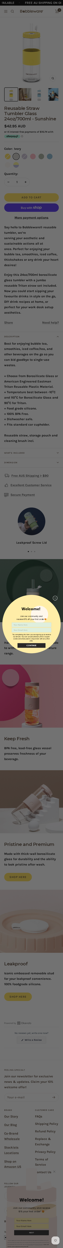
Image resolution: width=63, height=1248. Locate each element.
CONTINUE (31, 645)
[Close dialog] (55, 598)
